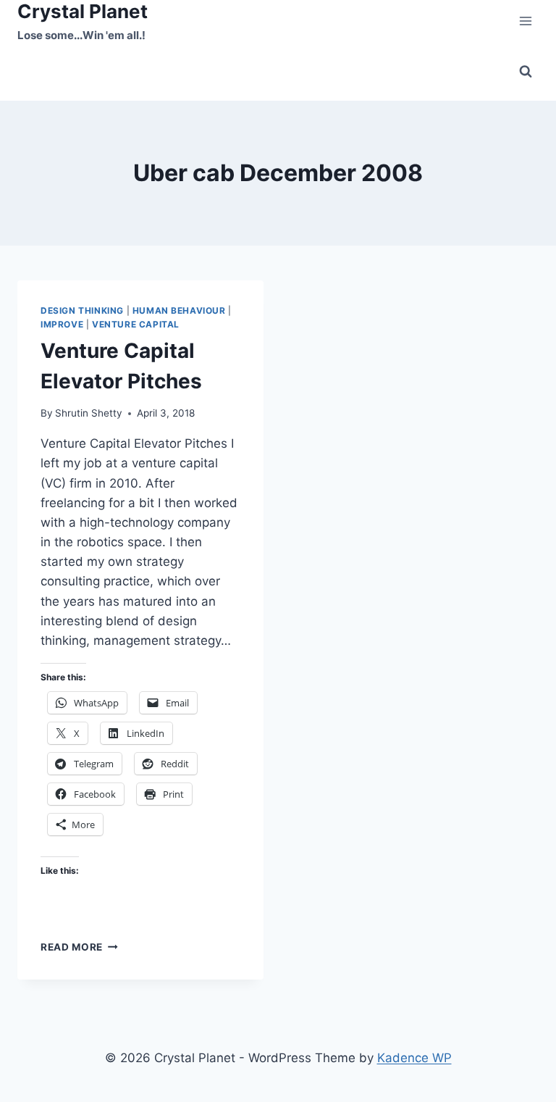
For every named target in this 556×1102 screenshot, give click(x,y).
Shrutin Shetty (88, 413)
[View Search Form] (526, 72)
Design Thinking (82, 310)
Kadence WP (414, 1058)
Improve (62, 324)
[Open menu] (525, 21)
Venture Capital (136, 324)
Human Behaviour (179, 310)
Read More (79, 947)
